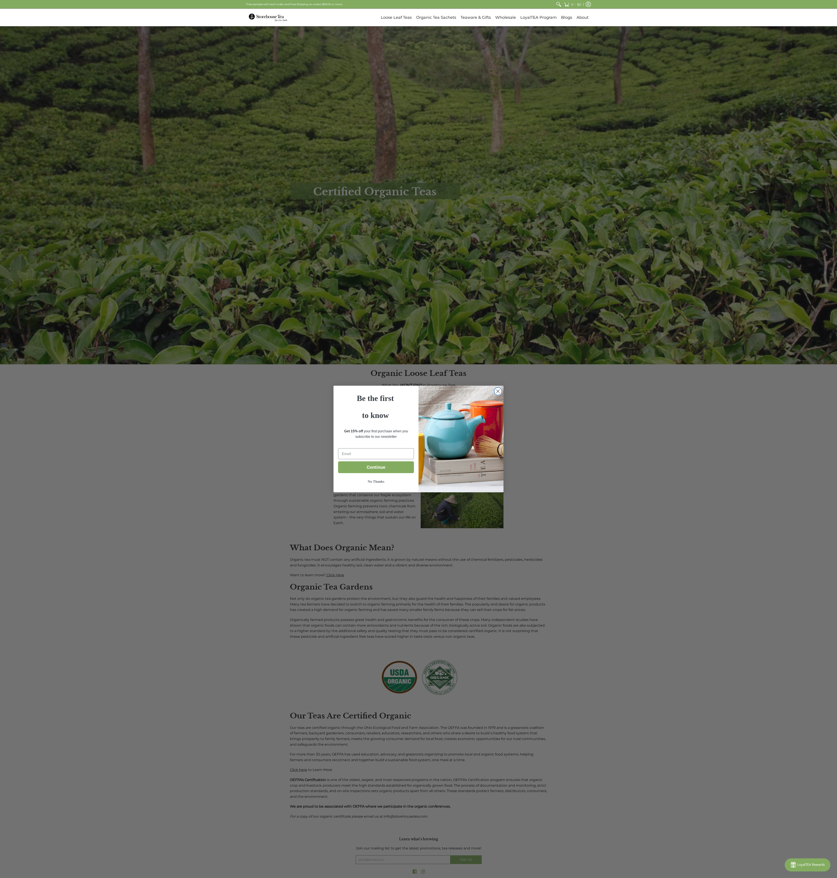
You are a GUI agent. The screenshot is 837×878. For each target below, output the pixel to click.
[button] (572, 4)
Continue (376, 467)
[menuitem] (559, 4)
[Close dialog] (498, 391)
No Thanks (376, 481)
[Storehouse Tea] (268, 17)
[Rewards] (807, 864)
